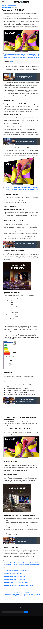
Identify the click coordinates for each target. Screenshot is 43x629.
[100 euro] (21, 2)
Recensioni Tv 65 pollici (6, 7)
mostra (11, 61)
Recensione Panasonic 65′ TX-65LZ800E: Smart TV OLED (15, 582)
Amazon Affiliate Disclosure (33, 621)
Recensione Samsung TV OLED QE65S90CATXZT (14, 579)
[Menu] (3, 2)
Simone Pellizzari (14, 7)
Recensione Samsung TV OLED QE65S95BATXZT (14, 576)
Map (28, 620)
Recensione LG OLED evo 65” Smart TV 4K (12, 573)
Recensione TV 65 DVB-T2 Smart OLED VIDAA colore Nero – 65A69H (18, 585)
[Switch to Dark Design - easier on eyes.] (38, 1)
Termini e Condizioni (7, 620)
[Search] (40, 2)
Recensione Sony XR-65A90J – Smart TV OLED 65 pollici (15, 570)
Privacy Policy (17, 620)
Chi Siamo (24, 620)
